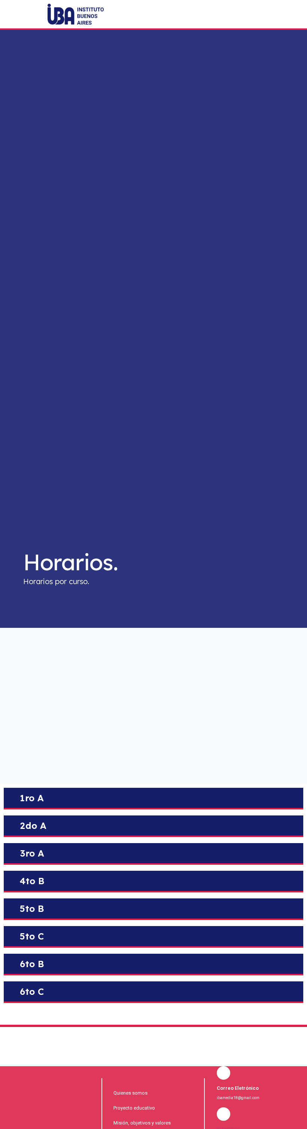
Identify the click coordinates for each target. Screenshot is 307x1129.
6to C (32, 991)
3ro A (32, 853)
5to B (32, 908)
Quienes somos (130, 1093)
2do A (33, 825)
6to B (32, 963)
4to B (32, 880)
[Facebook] (253, 21)
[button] (215, 22)
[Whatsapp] (284, 21)
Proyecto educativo (134, 1108)
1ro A (32, 797)
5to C (32, 936)
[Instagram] (268, 21)
